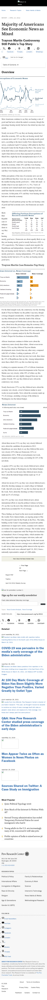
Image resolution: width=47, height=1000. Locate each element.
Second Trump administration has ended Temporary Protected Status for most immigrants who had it (23, 820)
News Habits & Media (33, 895)
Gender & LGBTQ (8, 905)
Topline (8, 579)
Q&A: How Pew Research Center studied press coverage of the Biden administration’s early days (23, 723)
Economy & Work (31, 881)
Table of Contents (9, 65)
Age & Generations (9, 900)
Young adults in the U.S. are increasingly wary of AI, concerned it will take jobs (22, 829)
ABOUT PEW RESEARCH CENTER (12, 962)
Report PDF (9, 575)
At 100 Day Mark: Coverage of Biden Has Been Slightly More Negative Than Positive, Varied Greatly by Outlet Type (23, 685)
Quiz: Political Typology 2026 (17, 804)
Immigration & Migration (11, 886)
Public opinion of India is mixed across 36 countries (23, 837)
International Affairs (9, 881)
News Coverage (27, 610)
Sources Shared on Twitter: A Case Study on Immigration (22, 787)
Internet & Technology (33, 891)
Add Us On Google (17, 57)
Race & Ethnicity (8, 891)
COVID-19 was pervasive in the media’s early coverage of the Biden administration (23, 651)
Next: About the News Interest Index (23, 559)
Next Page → (23, 571)
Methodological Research (34, 900)
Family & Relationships (34, 876)
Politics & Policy (8, 876)
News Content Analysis (14, 610)
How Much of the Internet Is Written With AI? (23, 811)
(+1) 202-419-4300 (8, 865)
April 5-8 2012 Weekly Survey (16, 583)
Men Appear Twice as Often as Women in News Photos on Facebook (23, 757)
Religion (5, 895)
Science (28, 886)
